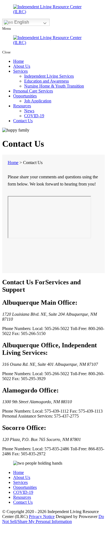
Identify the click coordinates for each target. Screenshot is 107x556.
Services (20, 71)
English (21, 22)
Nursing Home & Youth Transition (54, 86)
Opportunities (25, 96)
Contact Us (23, 120)
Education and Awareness (46, 81)
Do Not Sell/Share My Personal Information (53, 519)
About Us (21, 66)
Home (18, 61)
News (29, 110)
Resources (22, 105)
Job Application (37, 101)
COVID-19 (34, 115)
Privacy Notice (42, 516)
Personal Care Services (33, 91)
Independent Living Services (49, 76)
